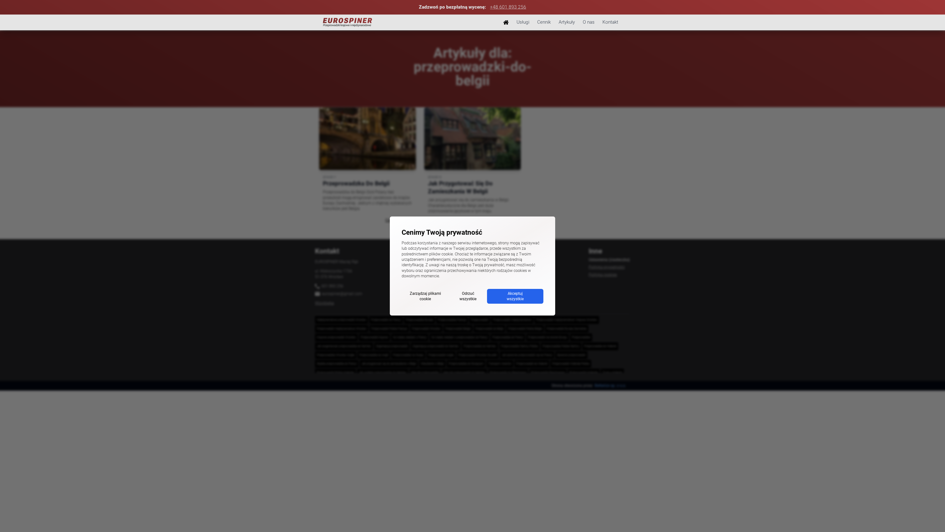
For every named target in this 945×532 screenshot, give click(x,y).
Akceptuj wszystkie (515, 296)
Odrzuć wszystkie (467, 296)
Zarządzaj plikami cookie (425, 296)
